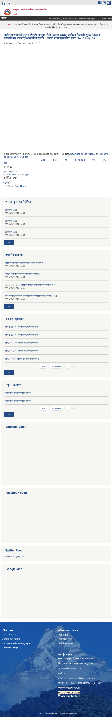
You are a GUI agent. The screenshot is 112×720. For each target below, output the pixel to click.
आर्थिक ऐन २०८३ (11, 210)
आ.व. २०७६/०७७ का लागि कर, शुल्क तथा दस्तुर (21, 343)
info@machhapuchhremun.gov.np (78, 663)
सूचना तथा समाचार (10, 172)
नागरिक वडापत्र (66, 643)
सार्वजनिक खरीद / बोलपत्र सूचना (16, 175)
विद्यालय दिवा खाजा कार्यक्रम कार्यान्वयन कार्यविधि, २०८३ (24, 274)
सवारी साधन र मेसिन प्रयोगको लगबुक (17, 393)
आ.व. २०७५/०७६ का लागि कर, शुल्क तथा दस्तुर (21, 351)
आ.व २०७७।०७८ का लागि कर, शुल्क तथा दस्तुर (21, 335)
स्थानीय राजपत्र (10, 635)
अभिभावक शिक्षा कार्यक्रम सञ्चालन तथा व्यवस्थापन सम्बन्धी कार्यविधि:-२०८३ (31, 296)
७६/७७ (6, 183)
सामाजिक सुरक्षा (65, 639)
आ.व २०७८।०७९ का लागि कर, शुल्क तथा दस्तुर (21, 327)
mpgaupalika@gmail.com (69, 668)
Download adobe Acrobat (83, 154)
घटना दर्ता (63, 635)
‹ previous (56, 366)
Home (7, 24)
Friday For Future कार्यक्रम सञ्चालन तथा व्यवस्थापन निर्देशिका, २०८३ (30, 285)
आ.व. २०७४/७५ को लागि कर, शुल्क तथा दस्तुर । (22, 359)
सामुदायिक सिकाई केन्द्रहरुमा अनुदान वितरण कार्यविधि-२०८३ (25, 263)
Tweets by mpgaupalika (14, 556)
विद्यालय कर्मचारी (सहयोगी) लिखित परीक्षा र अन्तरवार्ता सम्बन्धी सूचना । (68, 19)
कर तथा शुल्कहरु (11, 647)
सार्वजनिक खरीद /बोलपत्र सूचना (17, 643)
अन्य (9, 242)
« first (43, 366)
